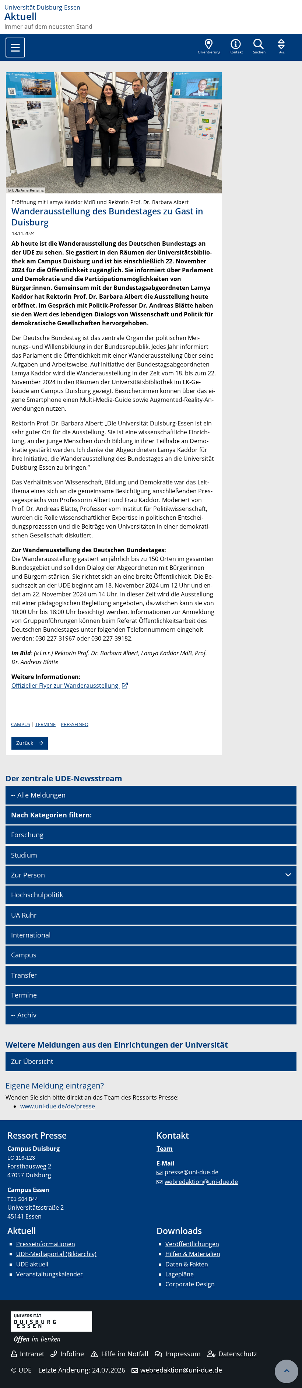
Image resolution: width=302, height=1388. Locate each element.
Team (165, 1149)
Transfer (24, 975)
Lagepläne (179, 1274)
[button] (236, 47)
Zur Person (28, 874)
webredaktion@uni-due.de (201, 1182)
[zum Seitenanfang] (286, 1371)
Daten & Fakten (186, 1264)
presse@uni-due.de (191, 1172)
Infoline (72, 1353)
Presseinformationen (45, 1244)
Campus (20, 724)
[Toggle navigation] (15, 47)
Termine (45, 724)
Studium (24, 855)
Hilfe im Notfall (124, 1353)
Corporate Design (190, 1284)
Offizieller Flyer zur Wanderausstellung (65, 685)
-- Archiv (23, 1014)
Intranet (32, 1353)
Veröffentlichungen (192, 1244)
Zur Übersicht (32, 1061)
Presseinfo (74, 724)
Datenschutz (237, 1353)
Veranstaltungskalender (49, 1274)
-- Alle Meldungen (38, 795)
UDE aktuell (32, 1264)
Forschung (27, 834)
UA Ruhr (23, 915)
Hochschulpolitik (37, 894)
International (31, 934)
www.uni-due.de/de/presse (57, 1106)
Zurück (24, 742)
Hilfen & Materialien (192, 1254)
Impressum (183, 1353)
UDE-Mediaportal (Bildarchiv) (56, 1254)
